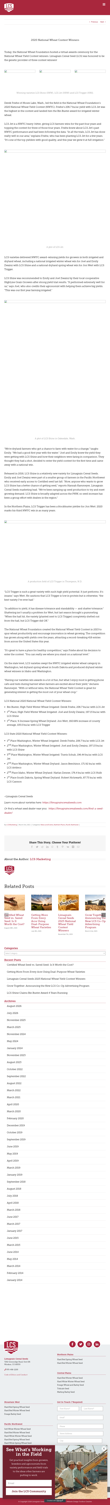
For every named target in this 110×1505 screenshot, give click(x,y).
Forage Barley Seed (12, 1414)
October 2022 (15, 1069)
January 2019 (14, 1174)
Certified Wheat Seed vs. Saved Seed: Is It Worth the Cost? (14, 919)
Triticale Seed (63, 1388)
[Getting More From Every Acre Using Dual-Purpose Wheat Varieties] (41, 896)
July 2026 (12, 1013)
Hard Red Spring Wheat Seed (69, 1359)
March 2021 (13, 1097)
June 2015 (12, 1238)
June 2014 (13, 1252)
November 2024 (16, 1034)
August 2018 (14, 1188)
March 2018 (13, 1209)
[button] (6, 915)
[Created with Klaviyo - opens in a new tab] (55, 1500)
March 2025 (13, 1027)
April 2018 (13, 1202)
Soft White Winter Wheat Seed (17, 1429)
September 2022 (16, 1076)
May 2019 (12, 1153)
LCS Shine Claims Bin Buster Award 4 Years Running (37, 993)
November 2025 (16, 1020)
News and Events (47, 825)
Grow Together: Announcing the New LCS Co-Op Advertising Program (95, 921)
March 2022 (14, 1090)
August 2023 (14, 1062)
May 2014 (12, 1259)
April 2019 (13, 1160)
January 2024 (15, 1048)
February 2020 (15, 1118)
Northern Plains (59, 825)
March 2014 (13, 1266)
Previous (94, 22)
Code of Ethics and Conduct (16, 1375)
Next (102, 22)
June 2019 (13, 1146)
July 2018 (12, 1195)
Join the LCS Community (29, 1491)
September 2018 (16, 1181)
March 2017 (13, 1224)
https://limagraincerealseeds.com (62, 802)
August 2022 (14, 1083)
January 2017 (14, 1231)
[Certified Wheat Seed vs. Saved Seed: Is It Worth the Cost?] (14, 896)
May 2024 (12, 1041)
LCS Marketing (11, 825)
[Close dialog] (104, 1448)
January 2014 (14, 1280)
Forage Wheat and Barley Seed (70, 1385)
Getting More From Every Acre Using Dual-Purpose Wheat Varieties (41, 921)
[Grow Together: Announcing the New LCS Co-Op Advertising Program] (95, 896)
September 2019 (16, 1139)
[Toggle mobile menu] (104, 4)
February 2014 (15, 1273)
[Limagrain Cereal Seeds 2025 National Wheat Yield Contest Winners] (68, 896)
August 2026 (14, 1006)
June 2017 (12, 1217)
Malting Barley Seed (66, 1392)
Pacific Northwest (72, 825)
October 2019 (14, 1132)
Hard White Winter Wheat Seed (71, 1381)
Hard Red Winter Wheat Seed (70, 1363)
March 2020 (14, 1111)
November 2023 (16, 1055)
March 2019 (13, 1167)
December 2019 (16, 1125)
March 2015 (13, 1245)
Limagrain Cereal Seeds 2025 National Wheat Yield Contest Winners (67, 922)
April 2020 (13, 1104)
